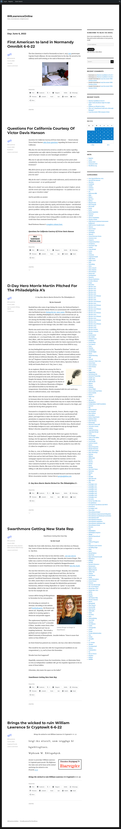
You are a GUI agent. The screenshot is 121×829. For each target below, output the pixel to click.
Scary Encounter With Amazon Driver (99, 112)
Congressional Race (94, 242)
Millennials (91, 458)
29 (96, 141)
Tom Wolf (91, 620)
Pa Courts (91, 499)
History (90, 385)
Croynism (91, 255)
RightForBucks (92, 570)
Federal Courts (92, 339)
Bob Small (10, 545)
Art (89, 191)
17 (104, 135)
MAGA (90, 445)
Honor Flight (92, 389)
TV (89, 640)
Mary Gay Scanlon (93, 450)
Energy (90, 333)
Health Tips (91, 380)
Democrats (91, 273)
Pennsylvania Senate (94, 525)
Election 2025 (92, 326)
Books (90, 208)
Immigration (92, 402)
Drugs (90, 283)
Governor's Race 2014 (94, 361)
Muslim (90, 467)
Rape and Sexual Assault (95, 557)
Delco (15, 545)
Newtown (91, 471)
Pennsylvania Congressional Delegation (99, 514)
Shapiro (90, 596)
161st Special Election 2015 (95, 178)
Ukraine (90, 644)
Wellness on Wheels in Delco (96, 106)
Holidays (90, 387)
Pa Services (91, 506)
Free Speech (91, 344)
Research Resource (93, 564)
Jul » (108, 145)
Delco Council (92, 268)
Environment (92, 335)
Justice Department (93, 417)
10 (104, 132)
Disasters (91, 277)
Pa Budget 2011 (92, 486)
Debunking (91, 264)
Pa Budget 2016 (92, 495)
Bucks (90, 210)
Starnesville (91, 607)
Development (92, 275)
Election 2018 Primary (94, 301)
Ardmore (91, 189)
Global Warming (93, 355)
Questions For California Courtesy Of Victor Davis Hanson (40, 130)
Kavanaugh (91, 422)
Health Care (91, 378)
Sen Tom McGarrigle (94, 585)
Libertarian (91, 439)
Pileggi (90, 534)
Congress (91, 240)
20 (89, 138)
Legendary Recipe (93, 432)
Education (91, 285)
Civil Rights (91, 232)
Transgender (92, 627)
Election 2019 (92, 303)
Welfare (90, 657)
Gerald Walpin (92, 352)
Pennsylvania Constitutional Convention (99, 516)
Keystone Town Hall (94, 424)
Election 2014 (92, 290)
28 (93, 141)
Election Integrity (93, 331)
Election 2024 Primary (94, 324)
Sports (9, 309)
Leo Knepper (92, 435)
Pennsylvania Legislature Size (96, 523)
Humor (90, 394)
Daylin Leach (92, 260)
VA (89, 652)
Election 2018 (92, 299)
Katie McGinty (92, 421)
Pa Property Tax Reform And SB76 (98, 504)
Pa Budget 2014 (92, 491)
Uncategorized (92, 646)
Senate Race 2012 (93, 590)
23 (100, 138)
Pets (89, 529)
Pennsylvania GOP (93, 517)
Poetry (90, 538)
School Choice (92, 581)
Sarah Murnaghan (93, 579)
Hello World (91, 381)
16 (100, 135)
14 (92, 135)
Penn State (91, 510)
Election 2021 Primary (94, 312)
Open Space (91, 480)
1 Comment (10, 311)
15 (96, 135)
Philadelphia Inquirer (94, 532)
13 (89, 135)
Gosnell (90, 359)
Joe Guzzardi (11, 307)
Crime (90, 253)
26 (111, 138)
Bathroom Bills (92, 193)
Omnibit (9, 63)
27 (89, 141)
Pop (89, 544)
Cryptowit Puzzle (12, 744)
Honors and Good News (95, 391)
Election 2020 (92, 307)
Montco (90, 462)
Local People (91, 441)
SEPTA (90, 592)
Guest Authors (92, 365)
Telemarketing (92, 618)
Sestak (90, 594)
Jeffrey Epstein (92, 409)
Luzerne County (92, 443)
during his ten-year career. (55, 312)
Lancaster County (93, 426)
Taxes (90, 613)
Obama (90, 473)
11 (107, 132)
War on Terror (92, 654)
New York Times (93, 469)
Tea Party (91, 614)
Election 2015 (92, 292)
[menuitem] (1, 1)
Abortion (91, 182)
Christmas (91, 230)
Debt (89, 262)
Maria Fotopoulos (93, 447)
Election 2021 (92, 311)
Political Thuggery (93, 542)
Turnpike (91, 639)
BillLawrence (11, 58)
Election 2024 (92, 322)
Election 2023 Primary (94, 320)
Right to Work (92, 568)
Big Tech (90, 199)
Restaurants (91, 566)
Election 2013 (92, 288)
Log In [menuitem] (5, 1)
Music (90, 465)
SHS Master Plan (93, 598)
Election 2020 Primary (94, 309)
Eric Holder (91, 337)
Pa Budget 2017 (92, 497)
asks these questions (50, 142)
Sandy (90, 577)
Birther (90, 201)
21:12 (36, 770)
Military (17, 307)
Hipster (90, 383)
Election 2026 (92, 327)
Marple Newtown (93, 449)
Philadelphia (91, 531)
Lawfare (90, 428)
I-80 (89, 398)
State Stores (91, 609)
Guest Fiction (92, 367)
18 (108, 135)
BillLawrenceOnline (20, 16)
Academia (91, 184)
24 (104, 138)
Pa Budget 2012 (92, 488)
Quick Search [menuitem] (19, 1)
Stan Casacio (92, 605)
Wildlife (90, 659)
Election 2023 (92, 318)
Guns (90, 368)
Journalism (91, 415)
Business (91, 214)
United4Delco (92, 650)
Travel (90, 629)
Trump (90, 631)
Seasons (90, 583)
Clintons (90, 234)
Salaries (90, 573)
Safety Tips (91, 572)
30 (100, 141)
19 (111, 135)
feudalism (10, 149)
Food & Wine (92, 342)
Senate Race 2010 (93, 588)
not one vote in (70, 556)
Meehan (90, 454)
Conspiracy (91, 244)
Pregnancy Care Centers (95, 545)
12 (111, 132)
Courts (90, 251)
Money (90, 460)
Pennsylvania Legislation (95, 521)
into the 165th (75, 566)
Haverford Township (94, 376)
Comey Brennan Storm (94, 236)
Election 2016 (92, 294)
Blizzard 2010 (92, 203)
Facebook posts (37, 608)
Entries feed (91, 162)
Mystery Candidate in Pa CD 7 (105, 75)
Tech (89, 616)
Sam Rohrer (91, 575)
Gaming (90, 348)
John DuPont (92, 413)
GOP (89, 357)
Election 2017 (92, 298)
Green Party (91, 363)
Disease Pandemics (93, 279)
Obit (89, 475)
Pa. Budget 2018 (92, 508)
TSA (89, 635)
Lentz (90, 434)
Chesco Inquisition (93, 217)
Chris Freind (91, 229)
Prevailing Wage (93, 547)
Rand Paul (91, 555)
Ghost (90, 353)
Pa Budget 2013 (92, 490)
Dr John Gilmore (93, 281)
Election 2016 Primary (94, 296)
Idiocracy (91, 400)
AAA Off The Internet (94, 180)
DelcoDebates (92, 271)
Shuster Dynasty (93, 599)
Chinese (90, 227)
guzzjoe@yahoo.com (64, 476)
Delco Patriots (92, 270)
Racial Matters (92, 553)
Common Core (92, 238)
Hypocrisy (91, 396)
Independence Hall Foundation (97, 404)
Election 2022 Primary (17, 547)
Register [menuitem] (10, 1)
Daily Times (91, 258)
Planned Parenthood (94, 536)
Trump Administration (94, 633)
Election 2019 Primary (94, 305)
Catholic (90, 216)
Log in (90, 160)
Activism (90, 188)
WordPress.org (92, 165)
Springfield (91, 603)
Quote (90, 551)
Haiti (89, 370)
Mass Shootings (93, 452)
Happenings (91, 372)
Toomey (90, 622)
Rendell (90, 562)
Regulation (91, 558)
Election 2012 (92, 286)
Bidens (90, 197)
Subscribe (91, 49)
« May (92, 145)
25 (108, 138)
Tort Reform (91, 624)
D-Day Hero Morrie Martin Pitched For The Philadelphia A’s (42, 288)
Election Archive (93, 329)
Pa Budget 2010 (92, 484)
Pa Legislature (92, 503)
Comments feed (92, 164)
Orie (89, 482)
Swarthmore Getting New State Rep (40, 529)
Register (90, 158)
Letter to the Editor (93, 437)
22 (96, 138)
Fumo (90, 346)
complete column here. (55, 224)
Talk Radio (91, 611)
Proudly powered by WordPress (29, 821)
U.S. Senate (91, 642)
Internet (90, 406)
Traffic (90, 626)
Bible (89, 195)
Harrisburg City (92, 374)
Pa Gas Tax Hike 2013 (94, 501)
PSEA (89, 549)
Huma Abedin (92, 393)
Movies (90, 463)
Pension (90, 527)
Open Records (92, 478)
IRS (89, 408)
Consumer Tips (92, 245)
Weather (90, 655)
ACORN (90, 186)
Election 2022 (92, 314)
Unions (90, 648)
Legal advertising (93, 430)
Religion (90, 560)
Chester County (92, 219)
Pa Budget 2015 (92, 493)
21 (92, 138)
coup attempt (92, 249)
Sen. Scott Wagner (93, 586)
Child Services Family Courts (96, 225)
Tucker (90, 637)
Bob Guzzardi (92, 204)
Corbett (90, 247)
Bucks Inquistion (93, 212)
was (69, 53)
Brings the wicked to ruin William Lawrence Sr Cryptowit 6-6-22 (38, 725)
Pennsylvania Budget (94, 512)
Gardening (91, 350)
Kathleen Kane (92, 419)
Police (90, 540)
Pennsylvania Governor (95, 519)
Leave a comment (12, 65)
